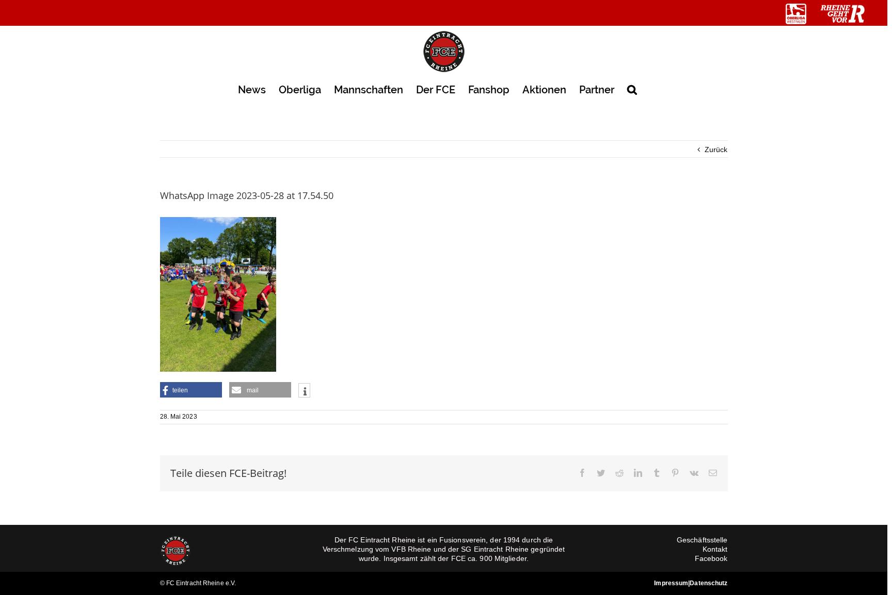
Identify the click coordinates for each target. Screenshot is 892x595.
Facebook (711, 558)
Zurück (716, 149)
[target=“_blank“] (796, 14)
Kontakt (715, 549)
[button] (632, 89)
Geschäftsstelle (702, 540)
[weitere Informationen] (304, 391)
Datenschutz (708, 583)
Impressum (671, 583)
